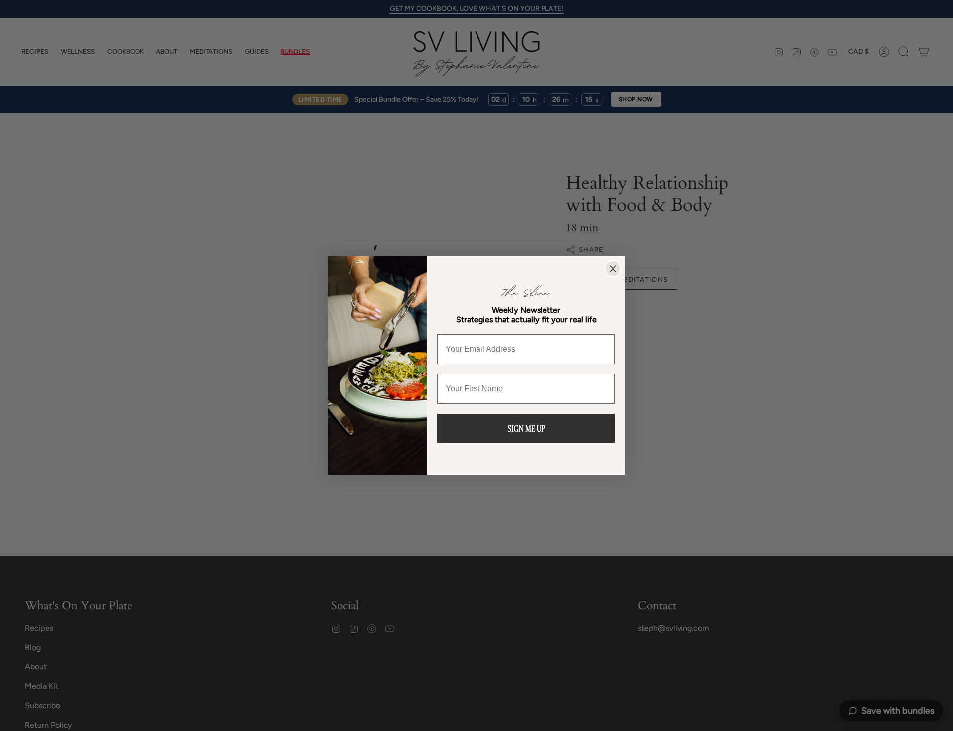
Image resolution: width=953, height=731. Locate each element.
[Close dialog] (613, 268)
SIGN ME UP (526, 428)
